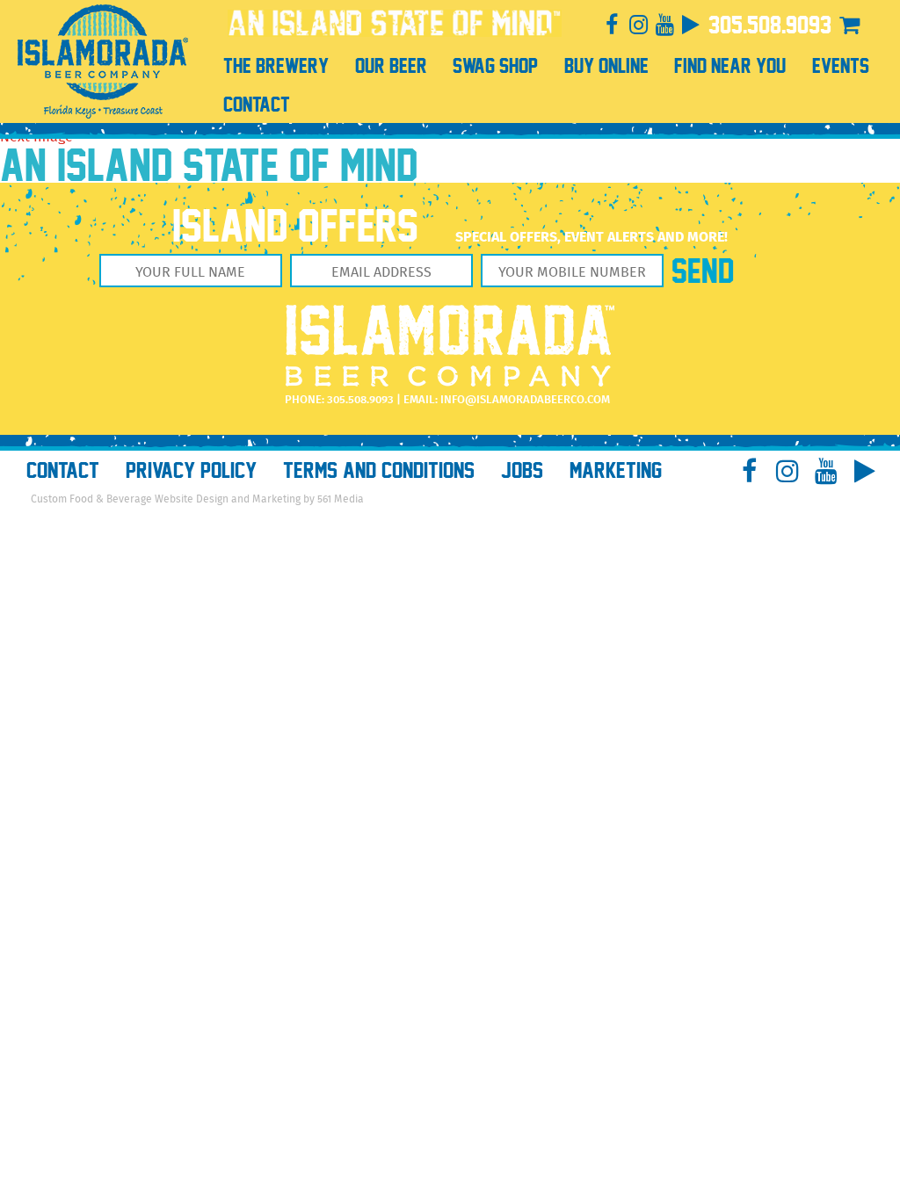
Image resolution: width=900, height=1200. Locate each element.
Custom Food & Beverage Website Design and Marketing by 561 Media (197, 499)
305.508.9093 (769, 25)
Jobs (522, 470)
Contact (62, 470)
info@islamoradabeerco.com (525, 400)
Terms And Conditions (379, 470)
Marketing (616, 470)
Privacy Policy (191, 470)
